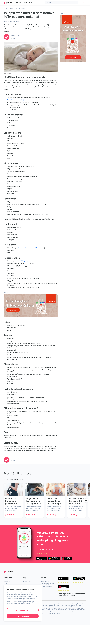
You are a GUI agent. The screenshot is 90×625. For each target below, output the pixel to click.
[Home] (8, 3)
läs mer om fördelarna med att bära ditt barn (31, 248)
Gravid (25, 2)
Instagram (7, 581)
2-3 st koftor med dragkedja (16, 100)
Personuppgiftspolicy (47, 584)
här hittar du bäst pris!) (21, 261)
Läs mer (9, 514)
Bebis (31, 2)
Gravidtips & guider (13, 8)
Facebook (7, 584)
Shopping (21, 8)
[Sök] (47, 2)
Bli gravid (19, 2)
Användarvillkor (45, 581)
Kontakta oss (26, 581)
